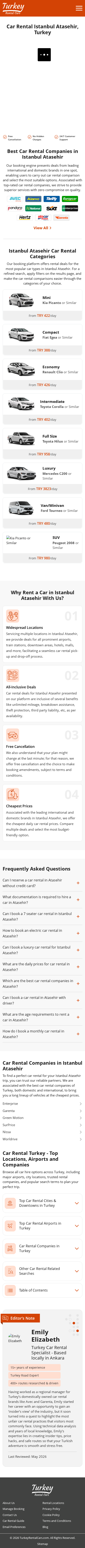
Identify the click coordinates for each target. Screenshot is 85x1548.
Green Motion (13, 1117)
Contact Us (10, 1515)
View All (41, 227)
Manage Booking (13, 1509)
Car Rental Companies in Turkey (39, 1248)
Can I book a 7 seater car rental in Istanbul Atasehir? (37, 916)
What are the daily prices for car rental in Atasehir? (36, 967)
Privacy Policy (51, 1509)
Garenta (9, 1110)
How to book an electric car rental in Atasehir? (32, 933)
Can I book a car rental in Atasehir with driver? (34, 1000)
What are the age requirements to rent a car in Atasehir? (36, 1017)
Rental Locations (53, 1503)
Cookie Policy (51, 1515)
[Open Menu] (79, 8)
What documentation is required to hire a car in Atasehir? (37, 900)
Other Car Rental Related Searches (39, 1271)
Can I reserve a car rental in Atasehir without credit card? (32, 883)
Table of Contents (33, 1290)
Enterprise (10, 1103)
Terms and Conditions (56, 1521)
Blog (45, 1527)
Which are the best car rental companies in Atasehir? (38, 983)
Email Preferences (14, 1527)
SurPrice (9, 1125)
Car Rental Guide (13, 1521)
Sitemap (42, 1544)
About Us (9, 1503)
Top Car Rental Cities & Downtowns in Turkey (37, 1203)
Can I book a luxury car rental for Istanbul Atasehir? (36, 950)
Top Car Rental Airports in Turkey (40, 1226)
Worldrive (10, 1139)
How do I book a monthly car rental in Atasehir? (33, 1034)
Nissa (7, 1132)
